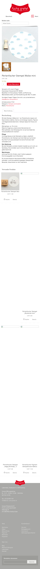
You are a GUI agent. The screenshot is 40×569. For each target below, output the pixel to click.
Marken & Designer (7, 547)
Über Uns (4, 542)
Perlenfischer (10, 106)
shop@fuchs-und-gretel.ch (10, 99)
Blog (11, 517)
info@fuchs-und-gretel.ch (9, 500)
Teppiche (4, 533)
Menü (36, 16)
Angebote (4, 536)
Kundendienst (25, 523)
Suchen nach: (6, 20)
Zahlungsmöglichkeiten (28, 533)
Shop (3, 523)
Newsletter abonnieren (10, 558)
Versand (23, 527)
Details (15, 199)
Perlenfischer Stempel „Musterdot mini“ (29, 312)
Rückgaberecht (25, 529)
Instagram (6, 517)
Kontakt (4, 551)
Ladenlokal (5, 549)
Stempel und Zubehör (14, 104)
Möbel (3, 529)
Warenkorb (9, 16)
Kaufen (8, 199)
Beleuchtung (5, 531)
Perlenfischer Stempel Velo (10, 191)
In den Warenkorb (13, 84)
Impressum (24, 531)
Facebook (3, 517)
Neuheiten (5, 527)
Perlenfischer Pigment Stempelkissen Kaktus (29, 465)
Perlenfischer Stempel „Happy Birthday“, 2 (10, 465)
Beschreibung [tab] (8, 111)
